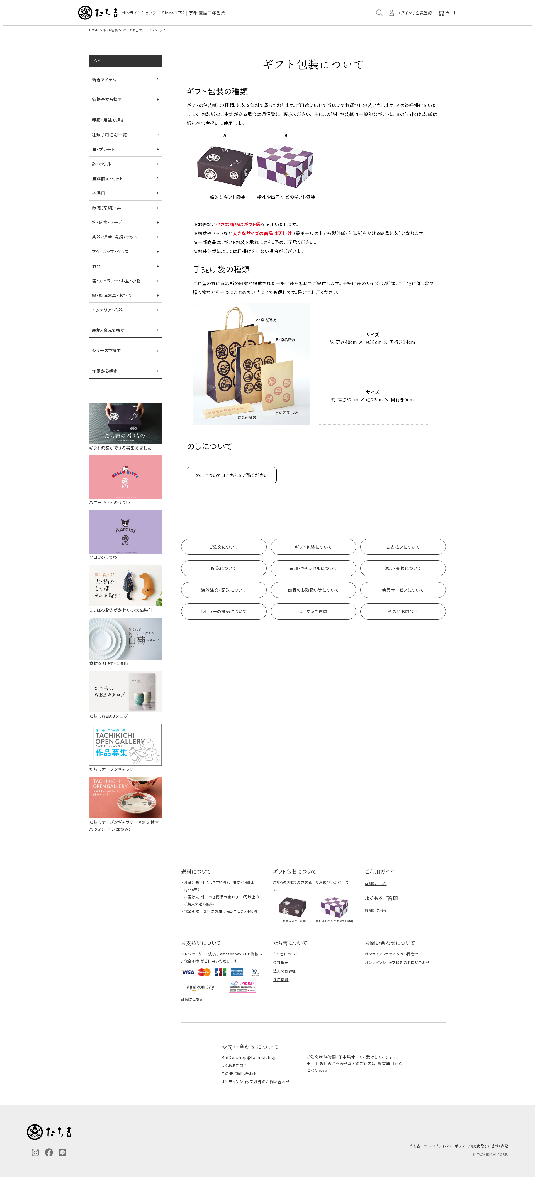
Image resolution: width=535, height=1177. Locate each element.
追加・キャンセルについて (313, 568)
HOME (94, 30)
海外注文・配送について (224, 590)
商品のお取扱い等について (313, 590)
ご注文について (224, 547)
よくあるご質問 (313, 611)
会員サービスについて (403, 590)
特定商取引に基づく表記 (489, 1145)
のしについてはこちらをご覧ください (231, 475)
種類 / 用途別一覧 (109, 134)
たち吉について (285, 953)
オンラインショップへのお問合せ (392, 953)
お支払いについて (403, 547)
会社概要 (281, 962)
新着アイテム (104, 79)
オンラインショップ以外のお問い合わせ (397, 962)
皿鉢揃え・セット (107, 178)
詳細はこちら (375, 883)
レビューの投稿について (224, 611)
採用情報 (281, 979)
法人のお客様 (284, 971)
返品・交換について (403, 568)
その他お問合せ (403, 611)
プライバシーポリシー (451, 1145)
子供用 (98, 193)
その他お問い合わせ (239, 1073)
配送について (224, 568)
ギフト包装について (313, 547)
